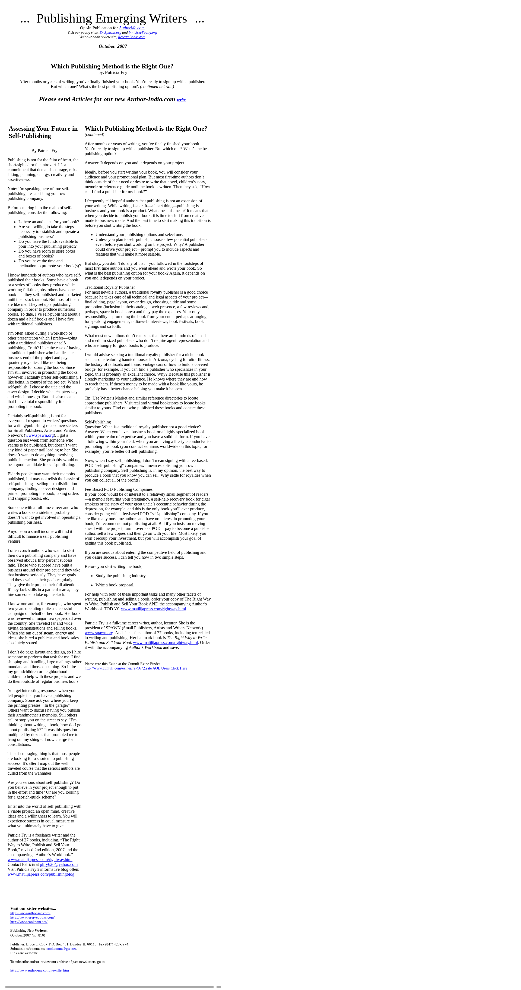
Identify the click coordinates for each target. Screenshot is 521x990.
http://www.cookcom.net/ (28, 922)
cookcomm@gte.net (61, 949)
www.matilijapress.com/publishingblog (41, 874)
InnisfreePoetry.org (143, 32)
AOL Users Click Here (170, 668)
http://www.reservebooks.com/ (32, 917)
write (181, 100)
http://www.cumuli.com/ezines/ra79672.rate (118, 668)
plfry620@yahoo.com (59, 864)
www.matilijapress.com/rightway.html (40, 859)
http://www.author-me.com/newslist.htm (39, 970)
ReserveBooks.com (131, 37)
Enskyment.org (110, 32)
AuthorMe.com (132, 28)
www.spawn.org (39, 435)
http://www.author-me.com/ (30, 913)
